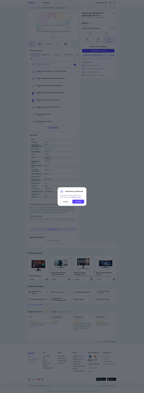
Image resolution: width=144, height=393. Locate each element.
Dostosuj (65, 201)
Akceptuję (78, 201)
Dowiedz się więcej (75, 197)
